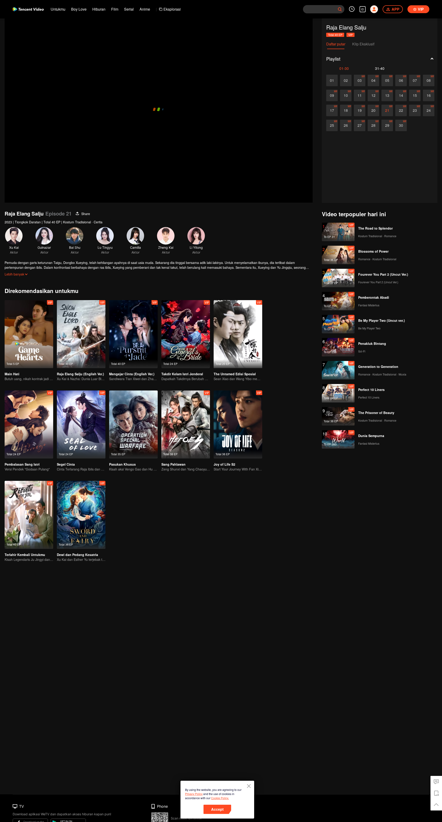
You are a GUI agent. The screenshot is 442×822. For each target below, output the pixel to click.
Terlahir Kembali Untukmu (25, 554)
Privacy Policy (194, 794)
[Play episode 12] (373, 95)
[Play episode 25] (332, 125)
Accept (217, 809)
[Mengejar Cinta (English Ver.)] (133, 334)
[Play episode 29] (387, 125)
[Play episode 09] (332, 95)
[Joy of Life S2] (238, 424)
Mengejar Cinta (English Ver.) (131, 374)
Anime (145, 9)
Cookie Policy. (220, 798)
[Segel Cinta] (81, 424)
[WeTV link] (28, 9)
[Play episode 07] (415, 80)
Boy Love (79, 9)
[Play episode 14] (401, 95)
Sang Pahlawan (173, 464)
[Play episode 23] (415, 110)
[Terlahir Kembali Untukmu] (29, 515)
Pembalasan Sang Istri (22, 464)
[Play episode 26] (346, 125)
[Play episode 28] (373, 125)
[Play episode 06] (401, 80)
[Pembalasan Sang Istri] (29, 424)
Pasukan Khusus (122, 464)
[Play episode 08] (428, 80)
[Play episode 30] (401, 125)
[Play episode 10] (346, 95)
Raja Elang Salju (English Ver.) (80, 374)
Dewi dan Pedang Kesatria (77, 554)
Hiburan (98, 9)
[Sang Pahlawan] (185, 424)
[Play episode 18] (346, 110)
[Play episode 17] (332, 110)
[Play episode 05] (387, 80)
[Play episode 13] (387, 95)
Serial (129, 9)
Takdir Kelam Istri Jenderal (182, 374)
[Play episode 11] (359, 95)
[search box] (340, 9)
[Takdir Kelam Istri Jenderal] (185, 334)
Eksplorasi (172, 9)
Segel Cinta (66, 464)
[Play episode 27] (359, 125)
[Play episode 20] (373, 110)
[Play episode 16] (428, 95)
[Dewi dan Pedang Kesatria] (81, 515)
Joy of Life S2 (224, 464)
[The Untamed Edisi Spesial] (238, 334)
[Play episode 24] (428, 110)
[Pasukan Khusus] (133, 424)
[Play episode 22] (401, 110)
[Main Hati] (29, 334)
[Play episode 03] (359, 80)
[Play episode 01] (332, 80)
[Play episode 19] (359, 110)
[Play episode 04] (373, 80)
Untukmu (58, 9)
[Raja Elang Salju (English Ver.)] (81, 334)
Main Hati (12, 374)
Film (114, 9)
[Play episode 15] (415, 95)
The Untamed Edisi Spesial (235, 374)
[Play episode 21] (387, 110)
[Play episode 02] (346, 80)
